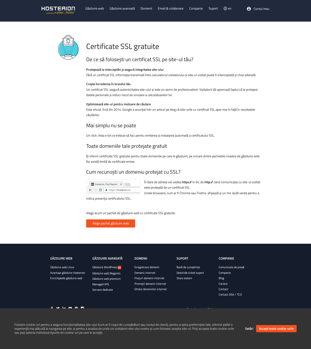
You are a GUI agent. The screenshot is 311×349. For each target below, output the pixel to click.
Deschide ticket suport (190, 273)
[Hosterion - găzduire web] (58, 11)
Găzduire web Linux (62, 267)
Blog (221, 278)
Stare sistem (184, 278)
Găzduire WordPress (106, 267)
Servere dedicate (102, 289)
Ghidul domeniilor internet (150, 289)
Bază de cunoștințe (188, 267)
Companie (225, 273)
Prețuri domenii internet (149, 278)
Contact (223, 289)
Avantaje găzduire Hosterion (67, 273)
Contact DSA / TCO (230, 294)
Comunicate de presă (231, 267)
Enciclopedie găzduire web (66, 278)
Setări (249, 328)
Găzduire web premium (106, 278)
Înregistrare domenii (146, 267)
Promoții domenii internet (150, 284)
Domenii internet (144, 273)
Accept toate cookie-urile (276, 328)
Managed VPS (100, 284)
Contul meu (261, 8)
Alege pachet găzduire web (111, 223)
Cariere (223, 284)
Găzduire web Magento (106, 273)
